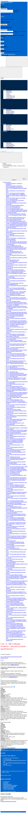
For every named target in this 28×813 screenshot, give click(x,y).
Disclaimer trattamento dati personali (8, 801)
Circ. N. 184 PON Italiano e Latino (13, 396)
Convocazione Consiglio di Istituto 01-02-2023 (16, 377)
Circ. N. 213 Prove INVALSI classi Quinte (15, 353)
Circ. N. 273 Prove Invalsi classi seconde (15, 269)
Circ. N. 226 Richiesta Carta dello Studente (15, 334)
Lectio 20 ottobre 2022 (11, 540)
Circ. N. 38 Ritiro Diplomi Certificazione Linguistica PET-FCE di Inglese (15, 601)
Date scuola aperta (10, 510)
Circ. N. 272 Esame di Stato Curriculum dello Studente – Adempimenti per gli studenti (16, 271)
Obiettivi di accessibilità (8, 787)
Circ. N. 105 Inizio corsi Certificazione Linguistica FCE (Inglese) (14, 512)
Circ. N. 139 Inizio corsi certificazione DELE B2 (16, 470)
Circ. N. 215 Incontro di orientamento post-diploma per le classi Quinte (15, 348)
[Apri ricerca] (16, 61)
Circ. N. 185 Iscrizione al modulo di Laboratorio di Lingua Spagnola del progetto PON (16, 394)
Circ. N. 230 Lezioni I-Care (12, 325)
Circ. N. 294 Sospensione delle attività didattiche (16, 241)
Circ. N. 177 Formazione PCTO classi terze (15, 401)
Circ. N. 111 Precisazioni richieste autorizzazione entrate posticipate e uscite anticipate (16, 502)
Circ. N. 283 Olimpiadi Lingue (12, 260)
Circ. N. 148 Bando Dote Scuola (13, 456)
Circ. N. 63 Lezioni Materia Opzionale (14, 574)
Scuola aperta (9, 418)
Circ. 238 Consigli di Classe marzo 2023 (14, 314)
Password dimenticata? (5, 14)
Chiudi (2, 41)
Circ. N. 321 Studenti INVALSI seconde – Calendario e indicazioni (15, 201)
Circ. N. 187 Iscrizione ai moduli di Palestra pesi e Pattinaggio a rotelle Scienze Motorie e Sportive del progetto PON (16, 390)
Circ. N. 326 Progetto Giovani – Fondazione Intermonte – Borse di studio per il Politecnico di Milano (16, 195)
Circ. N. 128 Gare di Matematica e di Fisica (15, 484)
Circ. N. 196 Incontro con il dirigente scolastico (16, 375)
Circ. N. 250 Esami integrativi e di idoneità (15, 292)
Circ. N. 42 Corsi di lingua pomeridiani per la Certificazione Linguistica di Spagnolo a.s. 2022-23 (16, 593)
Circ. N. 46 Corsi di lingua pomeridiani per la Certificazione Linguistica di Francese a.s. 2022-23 (16, 584)
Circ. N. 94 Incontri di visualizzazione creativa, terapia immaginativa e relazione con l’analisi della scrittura (16, 524)
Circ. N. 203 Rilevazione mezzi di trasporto (15, 368)
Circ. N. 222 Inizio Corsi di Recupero (14, 340)
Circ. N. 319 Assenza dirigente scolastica (15, 205)
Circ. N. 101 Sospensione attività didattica (15, 518)
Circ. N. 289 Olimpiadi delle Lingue (14, 251)
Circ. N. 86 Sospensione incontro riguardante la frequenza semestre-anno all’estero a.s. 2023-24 (16, 536)
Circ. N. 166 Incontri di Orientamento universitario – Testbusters (14, 421)
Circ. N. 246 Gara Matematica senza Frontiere (16, 297)
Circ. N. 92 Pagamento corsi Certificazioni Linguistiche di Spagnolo (15, 527)
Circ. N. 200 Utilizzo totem (12, 371)
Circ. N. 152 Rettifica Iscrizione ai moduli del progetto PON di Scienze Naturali (15, 450)
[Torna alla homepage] (14, 54)
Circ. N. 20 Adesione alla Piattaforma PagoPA (16, 619)
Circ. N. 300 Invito (10, 234)
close (2, 78)
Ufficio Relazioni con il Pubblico (10, 785)
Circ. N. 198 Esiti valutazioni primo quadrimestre (16, 374)
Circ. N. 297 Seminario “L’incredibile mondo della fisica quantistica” (15, 239)
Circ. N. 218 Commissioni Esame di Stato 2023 (16, 343)
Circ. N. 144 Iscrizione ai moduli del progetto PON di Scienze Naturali (15, 462)
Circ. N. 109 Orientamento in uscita (13, 506)
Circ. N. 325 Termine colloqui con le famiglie (15, 198)
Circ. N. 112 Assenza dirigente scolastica (14, 500)
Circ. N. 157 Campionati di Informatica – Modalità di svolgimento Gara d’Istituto (15, 440)
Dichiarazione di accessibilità (9, 786)
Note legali (5, 782)
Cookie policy (6, 781)
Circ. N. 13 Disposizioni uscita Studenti (14, 624)
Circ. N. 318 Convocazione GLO (13, 206)
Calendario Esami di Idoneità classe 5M (14, 246)
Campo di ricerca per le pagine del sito (9, 150)
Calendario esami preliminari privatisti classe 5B (16, 247)
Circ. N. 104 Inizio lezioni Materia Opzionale (15, 514)
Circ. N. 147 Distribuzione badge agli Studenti (16, 458)
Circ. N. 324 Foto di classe (11, 199)
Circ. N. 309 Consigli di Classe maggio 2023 (15, 221)
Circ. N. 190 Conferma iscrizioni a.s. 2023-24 (16, 387)
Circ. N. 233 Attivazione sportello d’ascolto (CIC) (16, 322)
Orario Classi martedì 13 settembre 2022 (14, 625)
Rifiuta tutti (12, 667)
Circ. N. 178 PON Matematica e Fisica (14, 399)
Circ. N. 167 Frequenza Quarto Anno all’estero (16, 419)
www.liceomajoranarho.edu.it (7, 686)
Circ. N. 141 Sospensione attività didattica (15, 467)
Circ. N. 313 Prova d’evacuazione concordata (16, 213)
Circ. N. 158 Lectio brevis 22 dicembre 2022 (15, 438)
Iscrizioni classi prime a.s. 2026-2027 (14, 185)
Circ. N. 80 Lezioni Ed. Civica (12, 548)
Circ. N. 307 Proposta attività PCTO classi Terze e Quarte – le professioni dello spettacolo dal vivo (16, 223)
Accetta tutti (21, 667)
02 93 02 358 (8, 759)
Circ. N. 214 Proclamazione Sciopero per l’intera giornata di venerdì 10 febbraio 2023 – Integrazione (16, 351)
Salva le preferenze (11, 747)
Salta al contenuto (4, 1)
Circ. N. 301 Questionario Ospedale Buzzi (15, 233)
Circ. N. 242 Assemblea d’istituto (13, 301)
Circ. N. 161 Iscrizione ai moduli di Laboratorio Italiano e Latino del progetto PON (16, 432)
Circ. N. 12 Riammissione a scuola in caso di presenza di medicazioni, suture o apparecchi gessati (15, 628)
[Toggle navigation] (11, 72)
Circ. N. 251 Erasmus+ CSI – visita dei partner (16, 291)
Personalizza (3, 667)
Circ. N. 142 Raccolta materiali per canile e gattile (16, 466)
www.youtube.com (5, 722)
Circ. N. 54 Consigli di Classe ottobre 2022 (15, 582)
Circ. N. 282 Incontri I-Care (12, 261)
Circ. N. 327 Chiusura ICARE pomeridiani (15, 193)
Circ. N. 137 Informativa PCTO (13, 472)
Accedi (2, 3)
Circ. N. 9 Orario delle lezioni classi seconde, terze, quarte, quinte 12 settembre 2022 (15, 635)
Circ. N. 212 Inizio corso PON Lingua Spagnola (16, 354)
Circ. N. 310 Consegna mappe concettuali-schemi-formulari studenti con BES (15, 219)
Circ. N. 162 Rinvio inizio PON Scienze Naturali (16, 430)
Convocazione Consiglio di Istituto (13, 409)
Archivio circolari (7, 164)
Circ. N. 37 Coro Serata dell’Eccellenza (14, 602)
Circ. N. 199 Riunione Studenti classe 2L (15, 373)
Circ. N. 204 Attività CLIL (11, 367)
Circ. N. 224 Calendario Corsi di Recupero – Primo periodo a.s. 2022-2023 (15, 336)
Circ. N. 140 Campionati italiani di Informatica (16, 469)
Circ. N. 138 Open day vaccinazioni (13, 471)
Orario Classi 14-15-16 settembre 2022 (14, 623)
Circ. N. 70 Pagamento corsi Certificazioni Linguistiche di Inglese (15, 562)
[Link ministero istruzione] (7, 2)
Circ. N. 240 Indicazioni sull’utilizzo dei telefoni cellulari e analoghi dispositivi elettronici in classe (16, 313)
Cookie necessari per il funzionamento (9, 680)
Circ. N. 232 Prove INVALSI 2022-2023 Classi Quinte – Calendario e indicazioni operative (16, 324)
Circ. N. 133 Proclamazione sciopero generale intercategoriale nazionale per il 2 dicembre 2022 (16, 478)
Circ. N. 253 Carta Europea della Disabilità (15, 288)
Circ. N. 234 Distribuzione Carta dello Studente (16, 320)
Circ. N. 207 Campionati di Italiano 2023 (15, 365)
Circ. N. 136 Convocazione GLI (13, 474)
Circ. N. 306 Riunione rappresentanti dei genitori (16, 224)
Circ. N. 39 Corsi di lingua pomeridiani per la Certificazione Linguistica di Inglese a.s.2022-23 (16, 598)
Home (4, 163)
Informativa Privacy (7, 784)
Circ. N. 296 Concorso (11, 240)
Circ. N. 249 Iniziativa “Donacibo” (13, 294)
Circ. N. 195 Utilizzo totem (12, 376)
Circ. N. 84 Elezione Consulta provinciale (15, 542)
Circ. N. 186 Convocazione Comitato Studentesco (16, 392)
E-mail (14, 31)
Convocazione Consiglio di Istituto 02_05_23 (15, 217)
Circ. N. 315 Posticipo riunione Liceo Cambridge (16, 210)
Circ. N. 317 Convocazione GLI (13, 207)
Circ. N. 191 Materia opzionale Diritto (14, 386)
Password (15, 11)
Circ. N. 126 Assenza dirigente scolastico (15, 486)
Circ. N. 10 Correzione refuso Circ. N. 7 (14, 633)
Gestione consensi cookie (8, 789)
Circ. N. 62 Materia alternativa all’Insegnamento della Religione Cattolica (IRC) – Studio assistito (16, 576)
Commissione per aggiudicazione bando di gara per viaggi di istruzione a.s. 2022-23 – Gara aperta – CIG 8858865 (16, 307)
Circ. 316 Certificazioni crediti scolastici (14, 208)
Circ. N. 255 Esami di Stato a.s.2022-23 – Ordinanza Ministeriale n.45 (15, 284)
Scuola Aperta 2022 (10, 566)
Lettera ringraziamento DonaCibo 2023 (14, 187)
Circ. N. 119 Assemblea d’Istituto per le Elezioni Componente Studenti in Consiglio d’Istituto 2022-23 (16, 493)
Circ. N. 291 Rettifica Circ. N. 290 (13, 245)
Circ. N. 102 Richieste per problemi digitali (15, 517)
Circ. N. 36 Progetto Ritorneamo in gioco (15, 604)
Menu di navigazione (19, 179)
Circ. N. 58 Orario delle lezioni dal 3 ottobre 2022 (16, 580)
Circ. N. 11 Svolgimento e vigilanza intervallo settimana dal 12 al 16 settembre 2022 (16, 631)
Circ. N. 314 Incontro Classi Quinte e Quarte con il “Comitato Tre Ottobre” (16, 212)
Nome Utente (16, 10)
